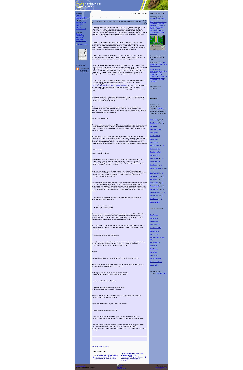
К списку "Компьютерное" (100, 346)
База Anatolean (154, 145)
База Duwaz (154, 199)
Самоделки (79, 24)
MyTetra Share (161, 273)
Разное (78, 25)
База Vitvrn (153, 246)
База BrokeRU (154, 176)
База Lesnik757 (155, 136)
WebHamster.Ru (81, 366)
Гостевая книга (81, 41)
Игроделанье (80, 39)
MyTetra (160, 108)
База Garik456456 (155, 228)
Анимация (79, 37)
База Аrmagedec (155, 149)
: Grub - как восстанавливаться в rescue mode (106, 356)
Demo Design (80, 36)
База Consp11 (154, 189)
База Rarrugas (154, 123)
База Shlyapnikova (156, 168)
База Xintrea (154, 120)
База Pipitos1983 (155, 161)
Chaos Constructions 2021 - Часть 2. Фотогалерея (158, 64)
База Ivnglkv (154, 218)
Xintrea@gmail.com (161, 367)
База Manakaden (155, 242)
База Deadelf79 (155, 155)
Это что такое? (81, 29)
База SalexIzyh (154, 234)
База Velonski (154, 173)
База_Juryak (154, 255)
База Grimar (154, 252)
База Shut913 (154, 265)
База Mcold (153, 179)
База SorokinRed (155, 152)
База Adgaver (154, 158)
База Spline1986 (155, 202)
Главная (78, 15)
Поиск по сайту (83, 44)
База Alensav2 (154, 186)
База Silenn (153, 165)
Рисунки (79, 34)
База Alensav (154, 183)
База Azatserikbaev (156, 262)
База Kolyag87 (154, 221)
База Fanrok (154, 249)
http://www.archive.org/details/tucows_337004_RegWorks (109, 85)
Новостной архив (82, 17)
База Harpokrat (154, 231)
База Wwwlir (154, 195)
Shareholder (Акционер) (157, 18)
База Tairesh (154, 215)
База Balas (153, 126)
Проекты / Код (81, 18)
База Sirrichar (154, 142)
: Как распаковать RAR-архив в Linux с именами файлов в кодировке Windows (132, 357)
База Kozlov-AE (155, 192)
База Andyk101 (155, 224)
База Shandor (154, 139)
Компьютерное (81, 22)
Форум (78, 27)
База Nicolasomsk (155, 258)
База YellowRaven (155, 129)
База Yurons (154, 132)
